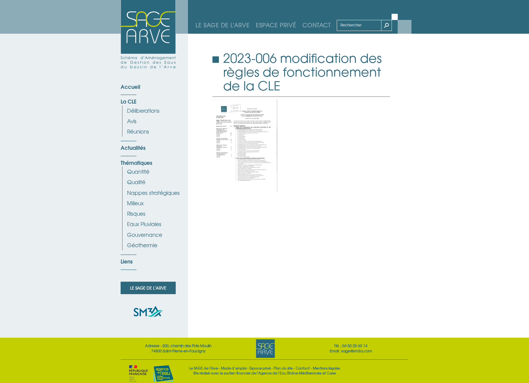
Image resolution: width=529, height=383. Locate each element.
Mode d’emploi (233, 368)
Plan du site (283, 368)
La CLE (129, 101)
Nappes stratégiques (153, 192)
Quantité (138, 171)
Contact (316, 25)
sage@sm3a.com (356, 351)
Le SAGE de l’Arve (223, 25)
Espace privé (276, 25)
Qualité (136, 182)
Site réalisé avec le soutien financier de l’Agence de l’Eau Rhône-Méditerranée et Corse (264, 372)
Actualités (133, 147)
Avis (132, 121)
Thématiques (136, 162)
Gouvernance (144, 234)
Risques (136, 213)
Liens (127, 261)
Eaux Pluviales (144, 224)
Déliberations (143, 110)
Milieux (135, 203)
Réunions (138, 131)
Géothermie (142, 245)
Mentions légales (326, 368)
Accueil (130, 86)
